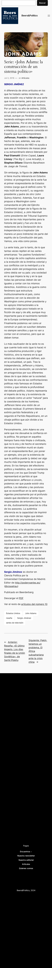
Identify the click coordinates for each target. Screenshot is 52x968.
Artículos (25, 78)
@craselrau (11, 586)
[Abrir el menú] (48, 15)
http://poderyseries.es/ (27, 582)
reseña (9, 618)
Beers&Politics (29, 15)
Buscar (42, 3)
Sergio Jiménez (24, 618)
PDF (21, 598)
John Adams (30, 613)
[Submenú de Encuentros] (31, 851)
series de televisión (14, 622)
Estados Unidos (13, 613)
